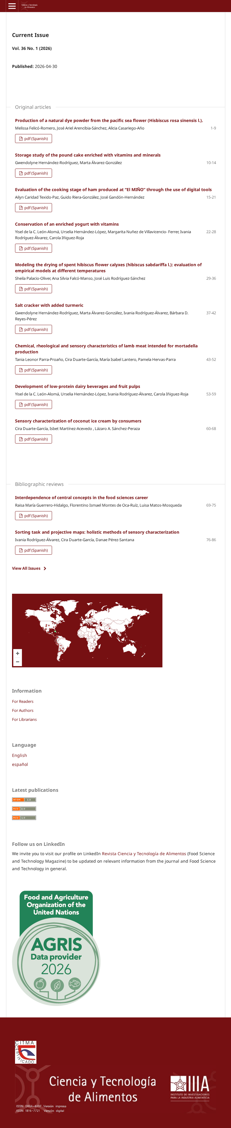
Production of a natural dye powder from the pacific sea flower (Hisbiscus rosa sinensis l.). (109, 120)
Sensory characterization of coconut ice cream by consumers (78, 421)
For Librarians (24, 719)
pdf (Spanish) (35, 138)
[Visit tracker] (87, 666)
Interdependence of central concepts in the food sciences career (81, 497)
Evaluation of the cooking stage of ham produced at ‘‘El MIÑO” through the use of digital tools (113, 189)
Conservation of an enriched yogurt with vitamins (67, 224)
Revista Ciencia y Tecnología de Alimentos (144, 853)
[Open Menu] (12, 6)
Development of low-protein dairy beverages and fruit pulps (77, 386)
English (19, 755)
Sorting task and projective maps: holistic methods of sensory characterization (97, 532)
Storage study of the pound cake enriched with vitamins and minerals (88, 155)
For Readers (22, 701)
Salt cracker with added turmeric (49, 305)
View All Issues (26, 568)
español (20, 764)
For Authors (22, 710)
